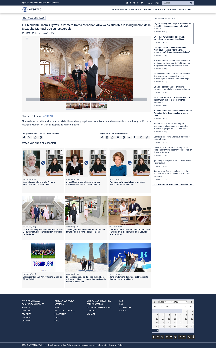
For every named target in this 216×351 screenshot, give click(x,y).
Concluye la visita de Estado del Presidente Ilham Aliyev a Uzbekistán (129, 278)
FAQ (121, 301)
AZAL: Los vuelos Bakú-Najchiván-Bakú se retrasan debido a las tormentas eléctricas (172, 99)
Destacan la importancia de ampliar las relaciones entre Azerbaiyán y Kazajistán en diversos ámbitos (173, 149)
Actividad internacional (99, 307)
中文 (157, 3)
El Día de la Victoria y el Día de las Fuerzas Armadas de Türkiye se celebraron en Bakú (173, 113)
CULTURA (157, 9)
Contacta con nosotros (99, 301)
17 (157, 323)
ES (145, 3)
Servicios (91, 311)
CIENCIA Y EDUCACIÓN (64, 301)
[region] (174, 104)
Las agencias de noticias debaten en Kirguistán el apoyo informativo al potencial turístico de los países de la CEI (172, 49)
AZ (127, 3)
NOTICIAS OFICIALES (121, 9)
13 (175, 319)
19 (169, 323)
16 (192, 319)
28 (181, 326)
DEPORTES (59, 304)
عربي (150, 3)
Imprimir (42, 33)
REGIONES (26, 314)
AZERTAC (48, 116)
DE (138, 3)
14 (181, 319)
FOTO (56, 321)
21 (181, 323)
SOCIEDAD (166, 9)
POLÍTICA (135, 9)
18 (163, 323)
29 (186, 326)
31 (157, 330)
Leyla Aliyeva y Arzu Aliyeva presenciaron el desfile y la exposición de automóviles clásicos (173, 26)
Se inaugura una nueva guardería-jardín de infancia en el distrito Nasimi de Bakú (85, 230)
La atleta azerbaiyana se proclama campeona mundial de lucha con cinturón (172, 88)
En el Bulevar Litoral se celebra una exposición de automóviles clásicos (170, 38)
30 (192, 326)
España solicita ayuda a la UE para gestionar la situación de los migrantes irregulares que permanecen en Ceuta (171, 126)
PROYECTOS (177, 9)
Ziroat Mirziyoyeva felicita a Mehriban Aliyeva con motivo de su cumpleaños (83, 183)
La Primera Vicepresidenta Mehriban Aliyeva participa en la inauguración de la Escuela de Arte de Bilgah (130, 231)
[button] (86, 69)
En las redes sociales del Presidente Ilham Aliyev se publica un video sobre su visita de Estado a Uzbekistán (86, 279)
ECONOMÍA (147, 9)
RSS (121, 304)
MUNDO (57, 307)
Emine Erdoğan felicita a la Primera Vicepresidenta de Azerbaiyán (39, 183)
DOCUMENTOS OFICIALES (33, 304)
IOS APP (122, 311)
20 (175, 323)
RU (130, 3)
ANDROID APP (125, 307)
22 (186, 323)
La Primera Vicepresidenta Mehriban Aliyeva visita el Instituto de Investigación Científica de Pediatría (43, 231)
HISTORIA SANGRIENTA (64, 311)
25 (163, 326)
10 (157, 319)
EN (134, 3)
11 (163, 319)
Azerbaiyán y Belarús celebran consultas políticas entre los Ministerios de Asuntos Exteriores (172, 173)
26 (169, 326)
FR (142, 3)
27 (175, 326)
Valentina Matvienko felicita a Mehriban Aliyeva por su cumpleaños (127, 183)
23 (192, 323)
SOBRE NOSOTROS (95, 304)
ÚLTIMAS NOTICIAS (165, 18)
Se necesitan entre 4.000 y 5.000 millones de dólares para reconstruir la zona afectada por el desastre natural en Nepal (172, 76)
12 (169, 319)
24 (157, 326)
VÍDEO (187, 9)
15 (186, 319)
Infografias (60, 314)
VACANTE (91, 314)
